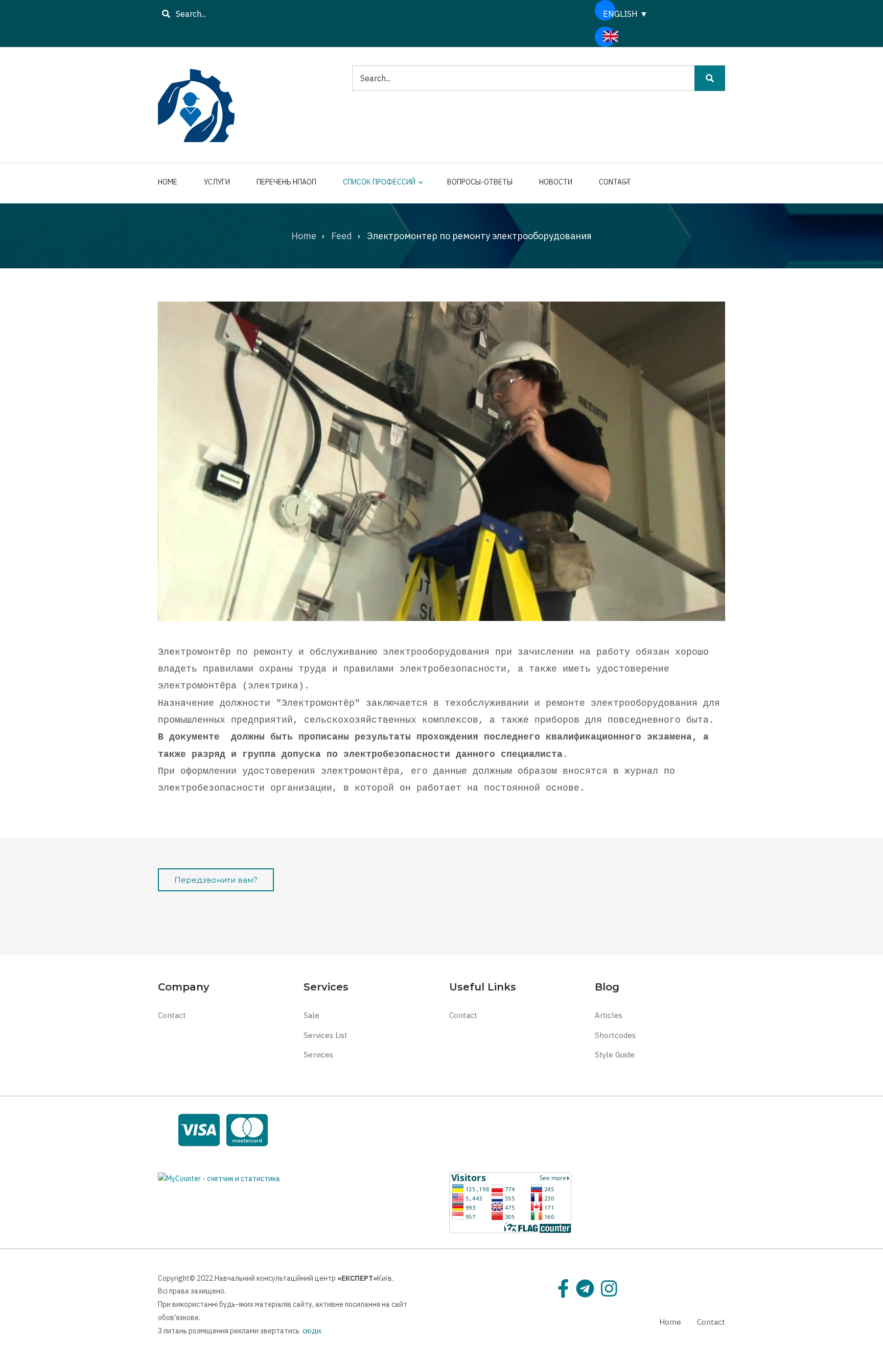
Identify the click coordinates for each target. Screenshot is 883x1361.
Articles (608, 1015)
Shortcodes (615, 1035)
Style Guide (615, 1054)
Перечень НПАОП (286, 182)
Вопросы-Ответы (480, 182)
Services (318, 1054)
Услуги (217, 182)
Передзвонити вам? (216, 880)
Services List (325, 1035)
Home (167, 182)
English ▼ (609, 14)
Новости (555, 182)
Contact (612, 186)
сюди (312, 1330)
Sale (311, 1015)
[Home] (196, 103)
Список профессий (376, 186)
